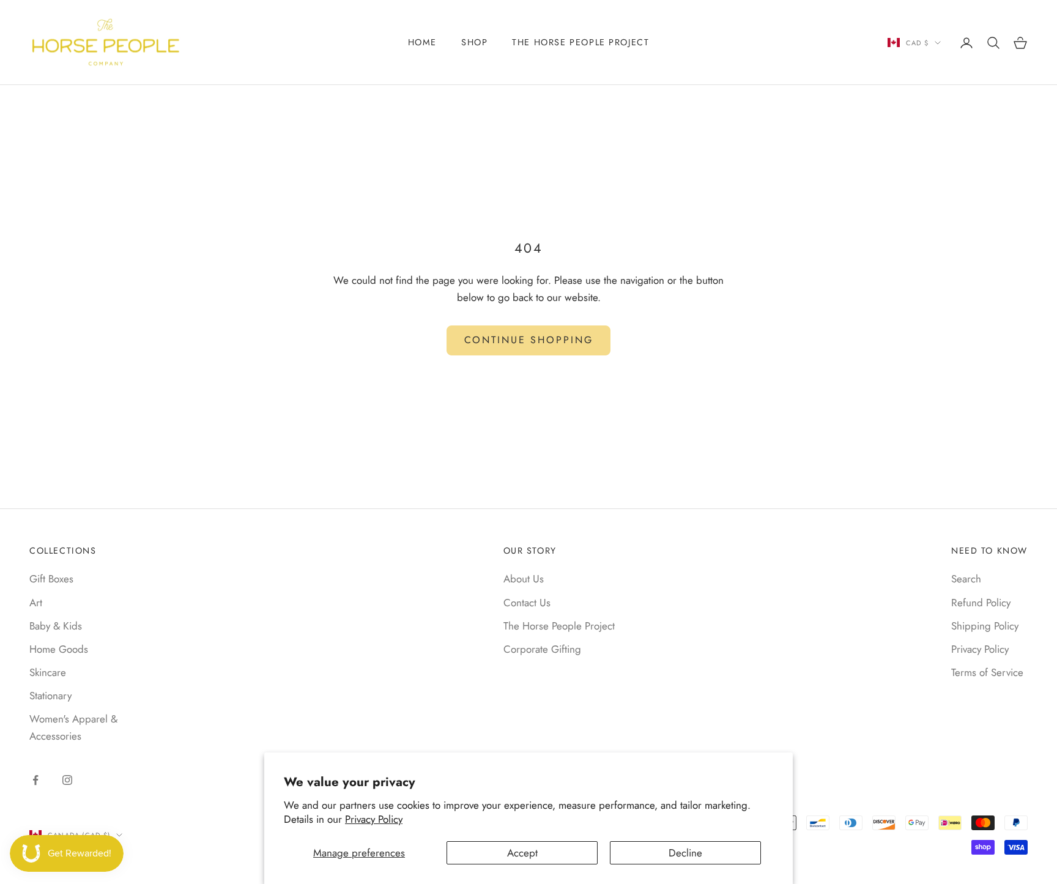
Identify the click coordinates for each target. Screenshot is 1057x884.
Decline (685, 852)
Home (422, 42)
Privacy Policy (373, 819)
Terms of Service (987, 672)
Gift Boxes (51, 578)
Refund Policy (981, 602)
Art (35, 602)
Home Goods (58, 649)
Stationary (50, 695)
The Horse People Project (580, 42)
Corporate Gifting (542, 649)
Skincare (47, 672)
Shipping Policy (984, 625)
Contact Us (527, 602)
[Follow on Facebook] (35, 780)
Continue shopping (528, 340)
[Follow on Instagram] (67, 780)
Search (966, 578)
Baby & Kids (55, 625)
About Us (523, 578)
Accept (522, 852)
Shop (474, 42)
